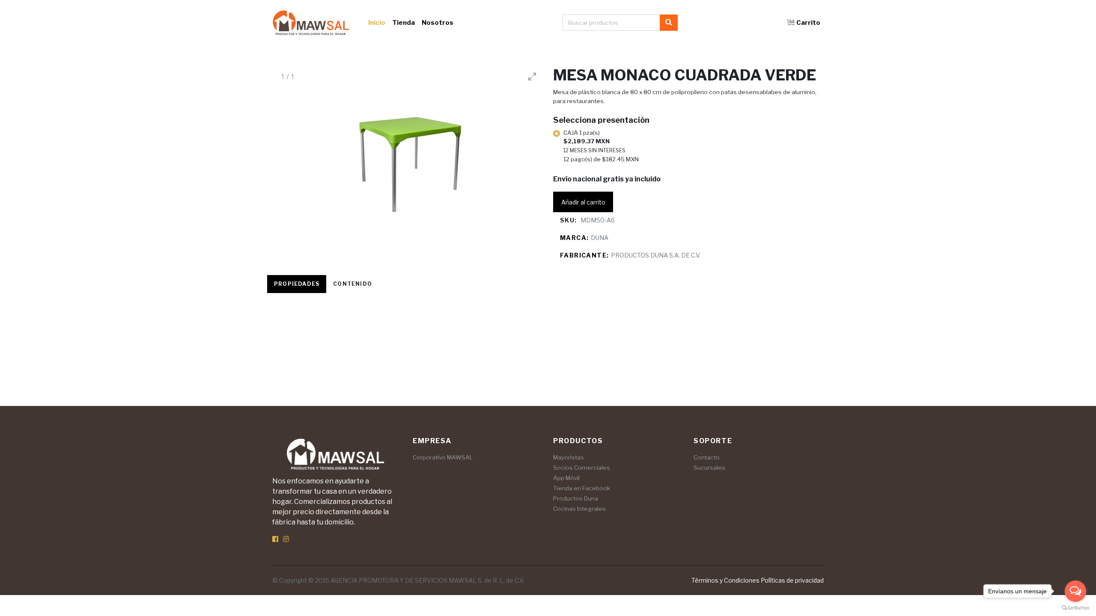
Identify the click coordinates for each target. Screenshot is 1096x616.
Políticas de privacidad (792, 580)
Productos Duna (575, 498)
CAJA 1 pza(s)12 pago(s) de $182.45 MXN (601, 146)
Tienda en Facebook (581, 488)
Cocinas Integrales (579, 508)
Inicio (376, 23)
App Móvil (566, 477)
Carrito (808, 23)
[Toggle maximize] (532, 76)
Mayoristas (568, 457)
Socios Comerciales (581, 467)
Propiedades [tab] (296, 284)
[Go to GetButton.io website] (1075, 607)
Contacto (707, 457)
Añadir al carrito (583, 202)
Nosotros (437, 23)
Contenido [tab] (352, 284)
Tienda (403, 23)
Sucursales (709, 467)
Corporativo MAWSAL (443, 457)
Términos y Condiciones (725, 580)
